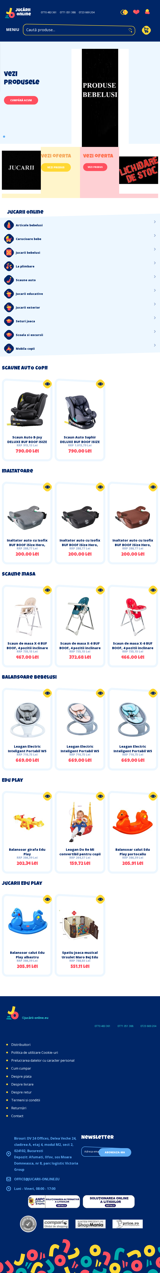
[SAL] (54, 1201)
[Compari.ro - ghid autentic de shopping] (28, 1223)
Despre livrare (22, 1084)
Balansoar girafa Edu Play (27, 851)
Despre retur (21, 1092)
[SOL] (109, 1201)
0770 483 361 (49, 12)
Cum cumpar (21, 1068)
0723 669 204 (87, 12)
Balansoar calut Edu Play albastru (27, 954)
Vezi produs (56, 167)
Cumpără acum (21, 100)
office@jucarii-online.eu (37, 1179)
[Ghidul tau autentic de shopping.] (56, 1223)
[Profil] (147, 12)
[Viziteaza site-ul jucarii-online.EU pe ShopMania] (90, 1223)
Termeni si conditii (25, 1100)
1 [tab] (4, 136)
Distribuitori (20, 1044)
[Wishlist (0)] (136, 12)
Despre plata (21, 1076)
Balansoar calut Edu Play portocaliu (132, 851)
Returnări (18, 1108)
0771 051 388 (68, 12)
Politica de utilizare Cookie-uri (34, 1052)
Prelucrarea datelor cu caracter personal (42, 1060)
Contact (17, 1116)
